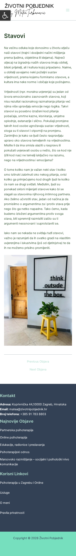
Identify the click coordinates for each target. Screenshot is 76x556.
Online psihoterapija (13, 437)
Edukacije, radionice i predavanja (22, 445)
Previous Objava (38, 361)
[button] (5, 15)
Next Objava (38, 369)
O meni (5, 503)
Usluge (5, 492)
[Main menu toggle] (67, 10)
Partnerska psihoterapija (16, 430)
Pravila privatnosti (12, 513)
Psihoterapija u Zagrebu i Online (21, 483)
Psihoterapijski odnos (15, 452)
